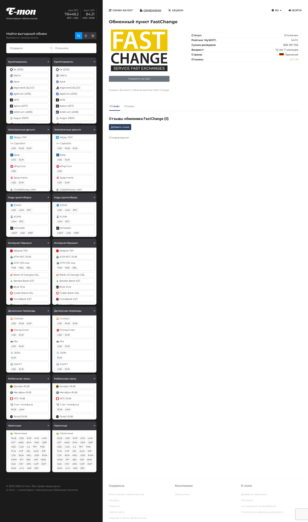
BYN (29, 442)
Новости (114, 506)
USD (13, 148)
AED (13, 446)
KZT (13, 442)
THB (13, 267)
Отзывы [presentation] (115, 106)
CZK (13, 455)
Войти (297, 10)
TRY (35, 446)
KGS (36, 438)
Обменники (152, 10)
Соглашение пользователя (258, 506)
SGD (13, 464)
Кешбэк (177, 10)
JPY (22, 459)
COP (36, 464)
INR (36, 459)
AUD (36, 451)
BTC (29, 210)
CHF (21, 451)
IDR (44, 451)
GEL (28, 451)
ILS (28, 446)
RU (277, 10)
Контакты (247, 500)
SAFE (294, 40)
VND (21, 267)
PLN (13, 451)
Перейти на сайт (139, 78)
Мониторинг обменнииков (126, 494)
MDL (29, 455)
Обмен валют (122, 10)
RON (44, 455)
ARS (28, 464)
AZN (36, 455)
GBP (44, 442)
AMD (21, 442)
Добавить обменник (254, 494)
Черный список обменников (127, 518)
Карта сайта (116, 512)
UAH (21, 210)
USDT (14, 233)
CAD (21, 446)
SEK (36, 468)
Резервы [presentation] (129, 106)
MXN (43, 459)
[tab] (114, 106)
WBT (30, 233)
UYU (21, 468)
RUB (21, 148)
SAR (29, 468)
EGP (44, 464)
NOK (13, 468)
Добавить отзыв (120, 127)
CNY (21, 464)
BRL (29, 267)
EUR (29, 148)
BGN (21, 455)
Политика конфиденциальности (262, 512)
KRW (14, 459)
